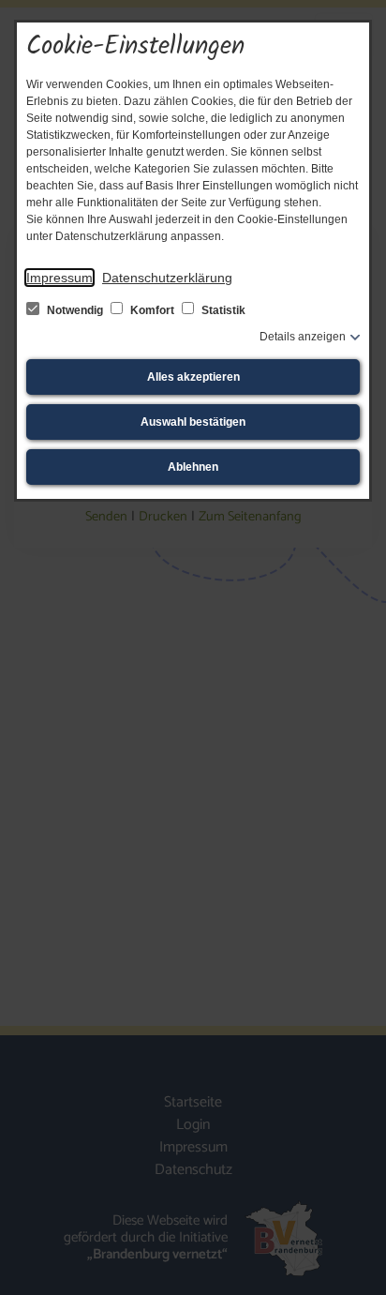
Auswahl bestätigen (193, 422)
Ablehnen (193, 467)
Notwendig (75, 310)
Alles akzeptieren (193, 377)
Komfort (152, 310)
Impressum (59, 277)
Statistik (222, 310)
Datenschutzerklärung (167, 277)
